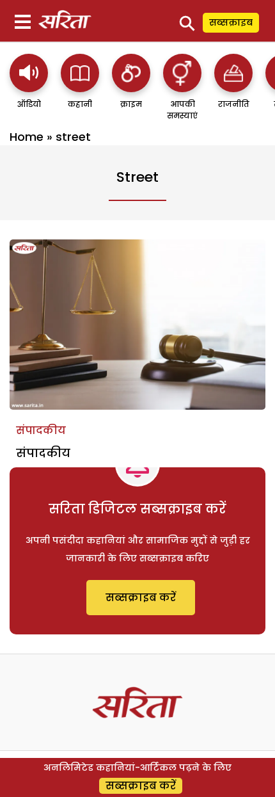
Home (26, 137)
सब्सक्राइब (231, 22)
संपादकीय (41, 430)
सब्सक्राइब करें (141, 597)
